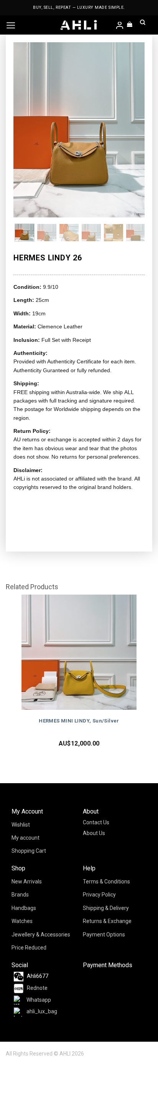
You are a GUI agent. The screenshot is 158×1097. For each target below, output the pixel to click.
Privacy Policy (99, 895)
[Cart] (130, 25)
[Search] (142, 25)
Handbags (24, 908)
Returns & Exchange (107, 921)
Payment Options (104, 934)
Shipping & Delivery (106, 908)
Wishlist (21, 825)
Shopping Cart (29, 851)
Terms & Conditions (106, 881)
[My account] (120, 26)
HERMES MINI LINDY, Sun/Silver (79, 721)
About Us (94, 833)
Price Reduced (29, 948)
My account (26, 838)
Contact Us (96, 822)
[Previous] (26, 130)
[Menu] (11, 25)
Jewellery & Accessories (41, 934)
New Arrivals (27, 881)
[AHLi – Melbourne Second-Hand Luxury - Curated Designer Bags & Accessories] (79, 25)
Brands (20, 895)
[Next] (132, 130)
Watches (22, 921)
